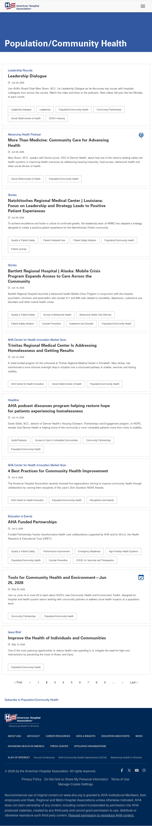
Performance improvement (56, 551)
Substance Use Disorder (81, 323)
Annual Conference (44, 757)
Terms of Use (120, 779)
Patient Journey (19, 249)
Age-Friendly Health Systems (123, 551)
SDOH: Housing (57, 118)
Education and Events (115, 736)
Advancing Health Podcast (24, 134)
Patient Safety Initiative (84, 240)
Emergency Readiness (89, 551)
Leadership (45, 109)
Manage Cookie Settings (75, 784)
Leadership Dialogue (27, 76)
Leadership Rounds (20, 70)
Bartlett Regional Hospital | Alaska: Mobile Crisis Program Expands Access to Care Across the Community (54, 276)
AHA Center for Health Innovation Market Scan (37, 340)
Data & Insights (85, 736)
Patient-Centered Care (54, 240)
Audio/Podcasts (19, 440)
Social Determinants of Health (26, 118)
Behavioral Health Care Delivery (95, 314)
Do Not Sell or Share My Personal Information (76, 779)
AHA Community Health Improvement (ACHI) (83, 757)
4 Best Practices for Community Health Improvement (58, 471)
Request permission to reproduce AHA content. (101, 815)
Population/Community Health (73, 109)
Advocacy (33, 736)
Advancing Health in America (26, 746)
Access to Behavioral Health (57, 314)
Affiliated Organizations (90, 746)
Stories (12, 195)
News (139, 736)
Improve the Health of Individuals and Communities (57, 638)
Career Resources (58, 736)
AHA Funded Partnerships (32, 522)
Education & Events (20, 516)
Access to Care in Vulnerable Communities (56, 440)
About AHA (14, 736)
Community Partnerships (109, 109)
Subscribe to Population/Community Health (31, 700)
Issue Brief (14, 632)
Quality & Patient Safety (23, 240)
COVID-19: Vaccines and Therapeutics (95, 560)
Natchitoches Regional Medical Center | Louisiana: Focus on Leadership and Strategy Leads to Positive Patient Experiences (56, 205)
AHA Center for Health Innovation (27, 383)
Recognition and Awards (102, 500)
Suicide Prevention (51, 323)
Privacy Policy (32, 779)
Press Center (59, 746)
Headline (13, 400)
